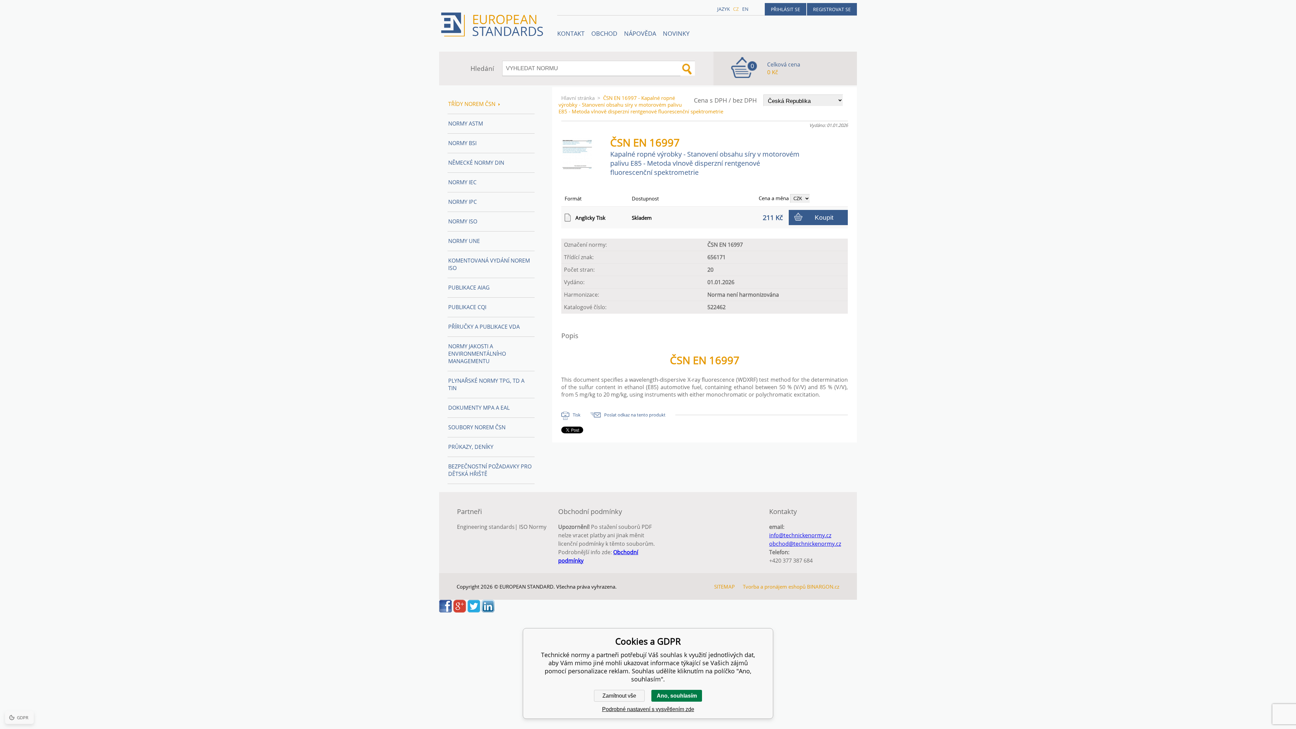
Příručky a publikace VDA (484, 326)
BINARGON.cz (823, 586)
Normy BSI (462, 143)
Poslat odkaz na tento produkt (635, 415)
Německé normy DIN (476, 162)
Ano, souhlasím (677, 696)
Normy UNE (464, 241)
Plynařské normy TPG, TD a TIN (486, 384)
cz (736, 9)
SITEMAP (724, 586)
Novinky (676, 33)
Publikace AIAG (469, 287)
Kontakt (571, 33)
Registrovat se (832, 9)
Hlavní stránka (578, 97)
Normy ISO (462, 221)
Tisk (576, 415)
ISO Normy (532, 527)
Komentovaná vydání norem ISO (489, 264)
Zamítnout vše (619, 696)
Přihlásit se (785, 9)
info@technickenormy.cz (800, 535)
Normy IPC (462, 202)
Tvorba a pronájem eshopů (774, 586)
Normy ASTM (465, 123)
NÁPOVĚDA (640, 33)
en (745, 9)
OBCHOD (604, 33)
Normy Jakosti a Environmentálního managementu (477, 354)
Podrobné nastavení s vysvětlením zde (648, 709)
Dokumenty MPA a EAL (479, 407)
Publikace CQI (467, 307)
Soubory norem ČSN (477, 427)
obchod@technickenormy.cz (805, 543)
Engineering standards (486, 527)
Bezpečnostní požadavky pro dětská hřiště (490, 470)
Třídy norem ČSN (471, 104)
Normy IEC (462, 182)
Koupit (824, 217)
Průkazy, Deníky (470, 447)
